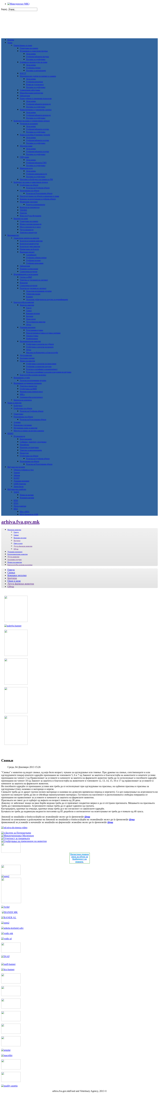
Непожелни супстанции (23, 425)
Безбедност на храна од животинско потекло (31, 182)
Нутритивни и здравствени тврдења (34, 51)
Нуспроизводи (19, 436)
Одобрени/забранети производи (38, 104)
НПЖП (10, 433)
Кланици (29, 297)
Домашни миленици (27, 327)
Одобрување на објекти (29, 185)
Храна (9, 43)
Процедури (24, 453)
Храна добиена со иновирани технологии (36, 98)
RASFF (17, 478)
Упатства (23, 213)
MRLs (22, 394)
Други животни (26, 355)
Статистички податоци (28, 271)
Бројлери (29, 316)
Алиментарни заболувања (30, 90)
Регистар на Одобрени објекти (38, 188)
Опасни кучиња (32, 336)
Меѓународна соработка (16, 489)
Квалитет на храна (21, 218)
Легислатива (31, 54)
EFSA (16, 503)
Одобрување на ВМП (28, 389)
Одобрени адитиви (33, 68)
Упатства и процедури (28, 232)
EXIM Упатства (20, 484)
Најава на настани (27, 495)
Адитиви (17, 422)
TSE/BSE (23, 210)
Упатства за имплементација (31, 450)
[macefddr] (6, 1055)
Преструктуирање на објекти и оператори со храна (39, 196)
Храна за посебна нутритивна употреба (35, 135)
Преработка (24, 445)
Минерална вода (26, 168)
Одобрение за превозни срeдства (38, 366)
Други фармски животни (35, 322)
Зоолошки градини (27, 358)
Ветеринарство (13, 235)
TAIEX (16, 492)
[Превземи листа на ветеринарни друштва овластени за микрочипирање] (17, 835)
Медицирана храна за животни (25, 428)
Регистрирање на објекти (29, 191)
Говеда (28, 308)
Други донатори (20, 506)
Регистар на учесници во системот (33, 288)
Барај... (5, 9)
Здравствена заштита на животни (26, 238)
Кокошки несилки (33, 313)
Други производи (26, 230)
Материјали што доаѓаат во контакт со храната (38, 76)
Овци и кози (31, 319)
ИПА (16, 509)
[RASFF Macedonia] (8, 964)
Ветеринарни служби (22, 378)
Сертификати (31, 255)
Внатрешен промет (27, 252)
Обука (28, 325)
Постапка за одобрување (35, 59)
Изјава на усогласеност (35, 84)
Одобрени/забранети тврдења (37, 57)
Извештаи (24, 283)
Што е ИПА (24, 512)
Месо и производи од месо (30, 227)
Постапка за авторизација (36, 70)
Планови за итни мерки (29, 269)
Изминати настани (27, 498)
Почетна (10, 40)
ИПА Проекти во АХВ (29, 514)
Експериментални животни (30, 341)
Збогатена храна (26, 146)
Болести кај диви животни (30, 246)
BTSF (16, 500)
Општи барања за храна (23, 45)
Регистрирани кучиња (34, 330)
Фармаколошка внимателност (31, 392)
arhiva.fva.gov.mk (20, 522)
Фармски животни (27, 305)
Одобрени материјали (34, 82)
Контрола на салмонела (23, 400)
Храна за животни (14, 403)
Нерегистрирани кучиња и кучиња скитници (43, 333)
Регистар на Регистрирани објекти (39, 193)
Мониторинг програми (29, 202)
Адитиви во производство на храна (33, 62)
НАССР (23, 73)
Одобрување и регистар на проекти (39, 347)
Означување (18, 414)
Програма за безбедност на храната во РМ (36, 179)
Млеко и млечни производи (30, 224)
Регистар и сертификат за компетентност (41, 369)
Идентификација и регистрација (26, 274)
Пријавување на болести (29, 249)
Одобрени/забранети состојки (37, 129)
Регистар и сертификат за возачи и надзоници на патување (48, 372)
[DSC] (7, 969)
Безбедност (18, 405)
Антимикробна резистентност (31, 397)
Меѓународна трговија (16, 467)
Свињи (29, 311)
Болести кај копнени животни (31, 241)
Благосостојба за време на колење (33, 375)
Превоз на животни (27, 361)
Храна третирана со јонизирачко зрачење (36, 110)
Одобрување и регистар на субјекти (40, 344)
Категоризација (26, 439)
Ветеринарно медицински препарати (28, 383)
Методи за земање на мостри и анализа (29, 431)
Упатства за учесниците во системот (34, 280)
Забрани (17, 475)
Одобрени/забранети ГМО (36, 163)
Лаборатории (25, 96)
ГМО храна (24, 157)
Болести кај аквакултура (29, 244)
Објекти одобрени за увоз (24, 470)
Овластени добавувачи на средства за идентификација (47, 299)
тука (87, 816)
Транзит (17, 473)
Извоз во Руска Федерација (30, 216)
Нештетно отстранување (29, 447)
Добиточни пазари (33, 294)
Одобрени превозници (34, 263)
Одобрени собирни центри (36, 258)
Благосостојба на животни (24, 302)
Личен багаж (18, 486)
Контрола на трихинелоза (29, 207)
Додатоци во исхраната (29, 124)
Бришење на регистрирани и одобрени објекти (38, 199)
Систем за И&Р (26, 277)
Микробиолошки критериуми (31, 93)
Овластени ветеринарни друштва (39, 291)
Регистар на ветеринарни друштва (33, 380)
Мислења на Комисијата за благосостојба (42, 352)
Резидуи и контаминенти (35, 204)
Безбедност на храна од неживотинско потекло (32, 121)
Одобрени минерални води (36, 174)
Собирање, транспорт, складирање (33, 442)
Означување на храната (29, 48)
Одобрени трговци (33, 260)
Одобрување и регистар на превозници (41, 364)
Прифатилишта (32, 338)
